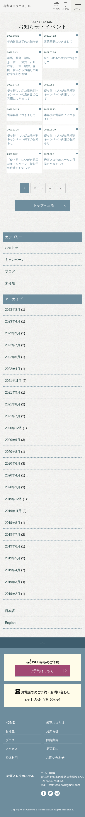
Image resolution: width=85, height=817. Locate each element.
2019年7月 (12, 534)
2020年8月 (12, 451)
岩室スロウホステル (17, 6)
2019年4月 (12, 570)
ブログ (10, 271)
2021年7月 (12, 416)
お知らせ (11, 248)
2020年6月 (12, 463)
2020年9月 (12, 440)
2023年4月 (12, 321)
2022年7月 (12, 345)
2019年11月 (13, 511)
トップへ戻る (43, 205)
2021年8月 (12, 404)
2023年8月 (12, 309)
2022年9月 (12, 333)
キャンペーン (15, 259)
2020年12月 (13, 428)
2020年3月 (12, 487)
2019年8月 (12, 522)
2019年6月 (12, 546)
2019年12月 (13, 499)
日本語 (10, 611)
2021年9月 (12, 392)
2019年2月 (12, 594)
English (10, 622)
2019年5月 (12, 558)
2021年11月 (13, 380)
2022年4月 (12, 369)
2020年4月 (12, 475)
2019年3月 (12, 582)
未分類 (10, 283)
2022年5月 (12, 357)
